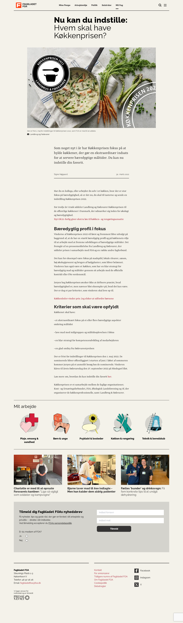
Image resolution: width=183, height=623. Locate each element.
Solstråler (106, 5)
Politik (94, 5)
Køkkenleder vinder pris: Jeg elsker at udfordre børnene (84, 298)
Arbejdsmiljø (81, 5)
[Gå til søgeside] (160, 5)
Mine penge (64, 5)
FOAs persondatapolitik (60, 523)
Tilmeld (114, 529)
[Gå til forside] (27, 5)
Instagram (145, 577)
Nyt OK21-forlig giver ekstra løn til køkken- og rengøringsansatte (89, 219)
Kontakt (98, 570)
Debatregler (100, 586)
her (109, 376)
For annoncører (101, 573)
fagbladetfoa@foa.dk (30, 583)
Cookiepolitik (100, 583)
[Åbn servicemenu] (165, 5)
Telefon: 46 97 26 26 (23, 579)
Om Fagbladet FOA (103, 579)
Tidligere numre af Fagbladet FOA (111, 576)
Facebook (145, 570)
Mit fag (119, 5)
